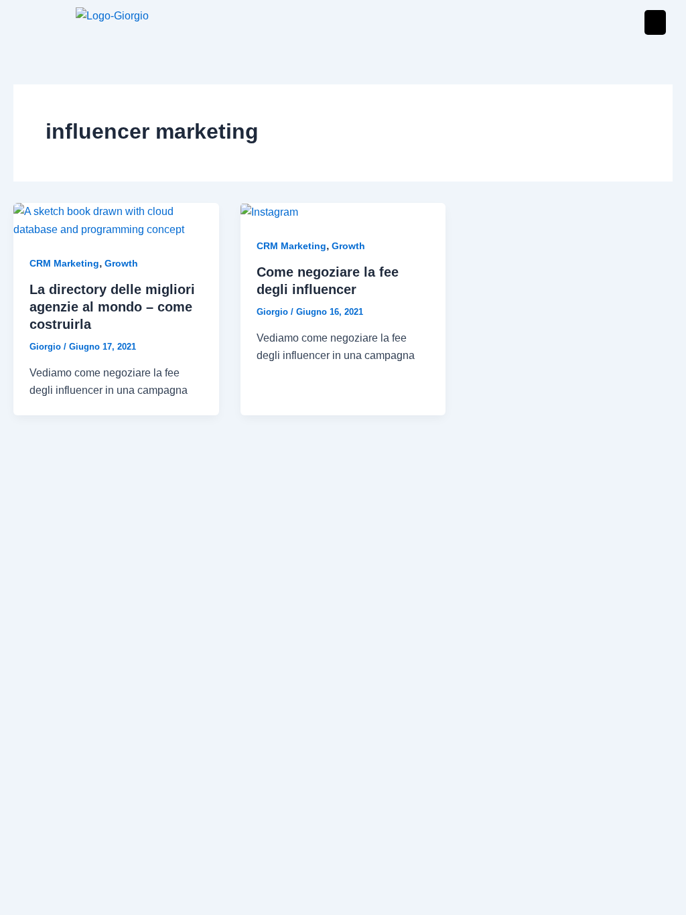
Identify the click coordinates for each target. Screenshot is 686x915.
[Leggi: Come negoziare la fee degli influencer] (269, 211)
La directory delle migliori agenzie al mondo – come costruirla (112, 307)
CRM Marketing (64, 263)
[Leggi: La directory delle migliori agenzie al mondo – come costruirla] (116, 220)
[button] (655, 22)
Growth (121, 263)
